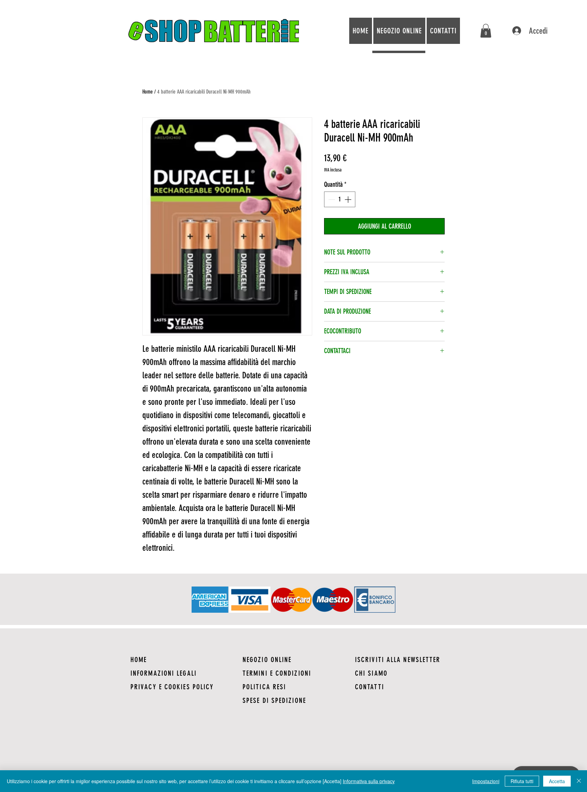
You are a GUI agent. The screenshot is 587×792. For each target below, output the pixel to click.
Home (147, 91)
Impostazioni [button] (485, 781)
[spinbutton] (340, 199)
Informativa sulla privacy (369, 781)
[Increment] (348, 199)
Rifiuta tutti (522, 781)
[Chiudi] (579, 781)
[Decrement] (331, 199)
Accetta (557, 781)
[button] (486, 31)
